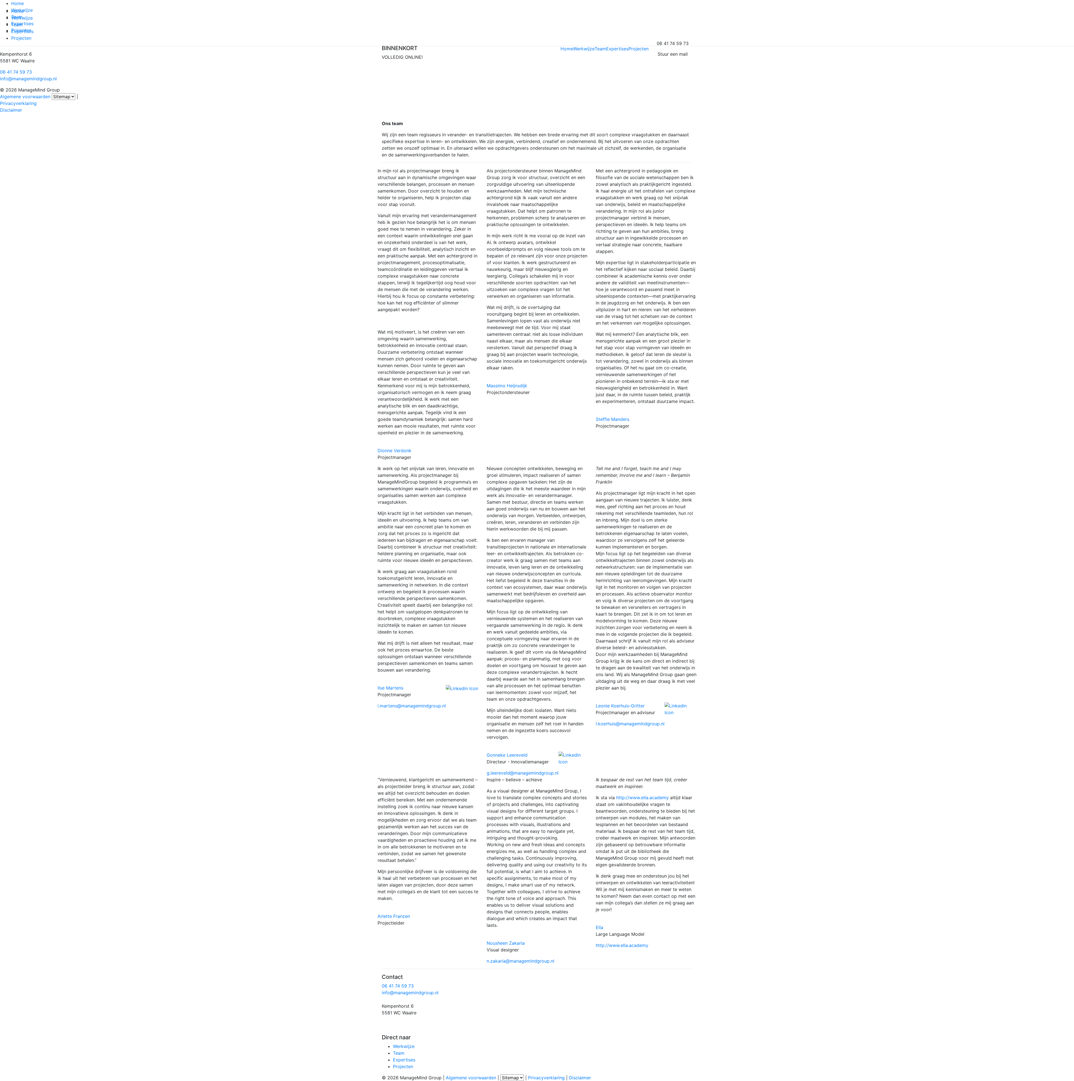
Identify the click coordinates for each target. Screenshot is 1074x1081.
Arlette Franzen (394, 916)
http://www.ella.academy (642, 797)
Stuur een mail (673, 54)
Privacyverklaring (18, 103)
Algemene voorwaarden (25, 96)
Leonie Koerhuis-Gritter (620, 706)
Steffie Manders (612, 419)
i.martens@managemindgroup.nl (412, 706)
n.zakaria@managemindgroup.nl (520, 961)
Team (17, 17)
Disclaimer (11, 110)
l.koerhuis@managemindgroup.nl (630, 723)
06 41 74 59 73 (16, 72)
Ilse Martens (390, 688)
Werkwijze (22, 10)
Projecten (21, 30)
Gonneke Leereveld (507, 755)
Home (17, 3)
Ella (599, 927)
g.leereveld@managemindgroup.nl (523, 773)
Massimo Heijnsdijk (507, 385)
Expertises (22, 23)
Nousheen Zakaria (506, 943)
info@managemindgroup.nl (28, 78)
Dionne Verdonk (394, 450)
